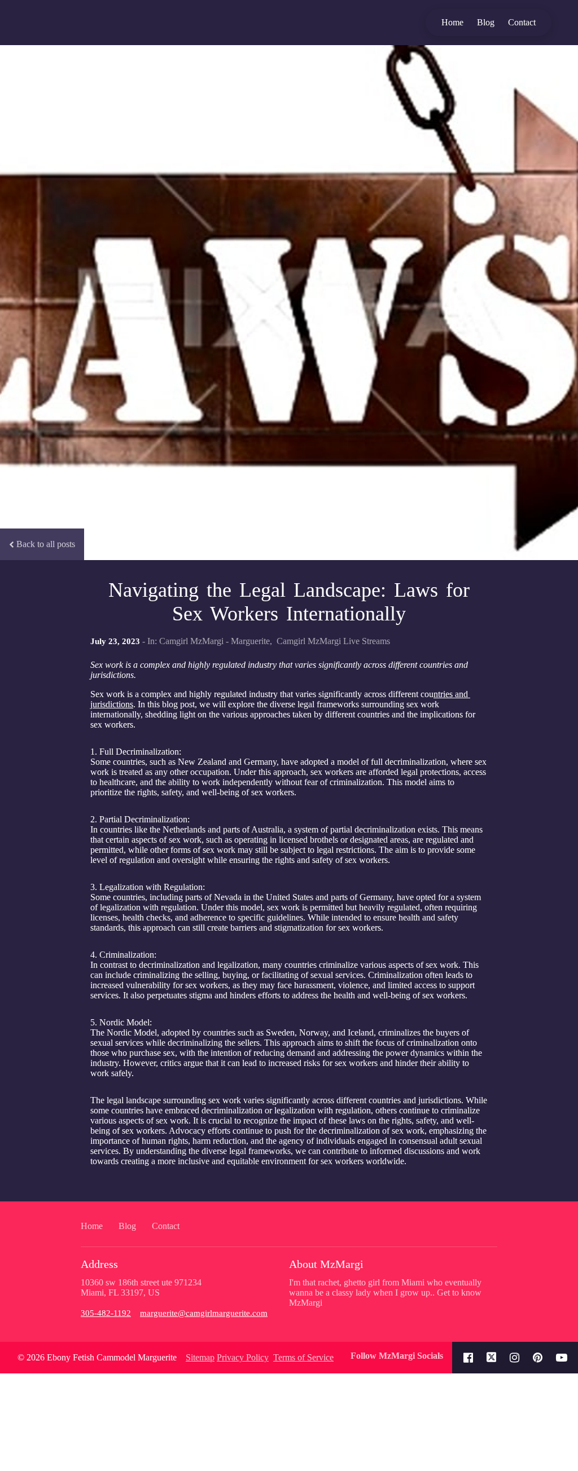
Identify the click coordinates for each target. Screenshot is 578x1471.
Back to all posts (45, 544)
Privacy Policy (243, 1357)
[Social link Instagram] (514, 1357)
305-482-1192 (106, 1313)
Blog (485, 22)
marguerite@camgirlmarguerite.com (204, 1313)
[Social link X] (492, 1357)
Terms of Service (303, 1357)
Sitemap (200, 1357)
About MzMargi (326, 1264)
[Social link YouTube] (561, 1357)
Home (452, 22)
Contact (522, 22)
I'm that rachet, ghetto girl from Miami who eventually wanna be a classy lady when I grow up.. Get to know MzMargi (385, 1292)
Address (99, 1264)
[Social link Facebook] (468, 1357)
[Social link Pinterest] (537, 1357)
